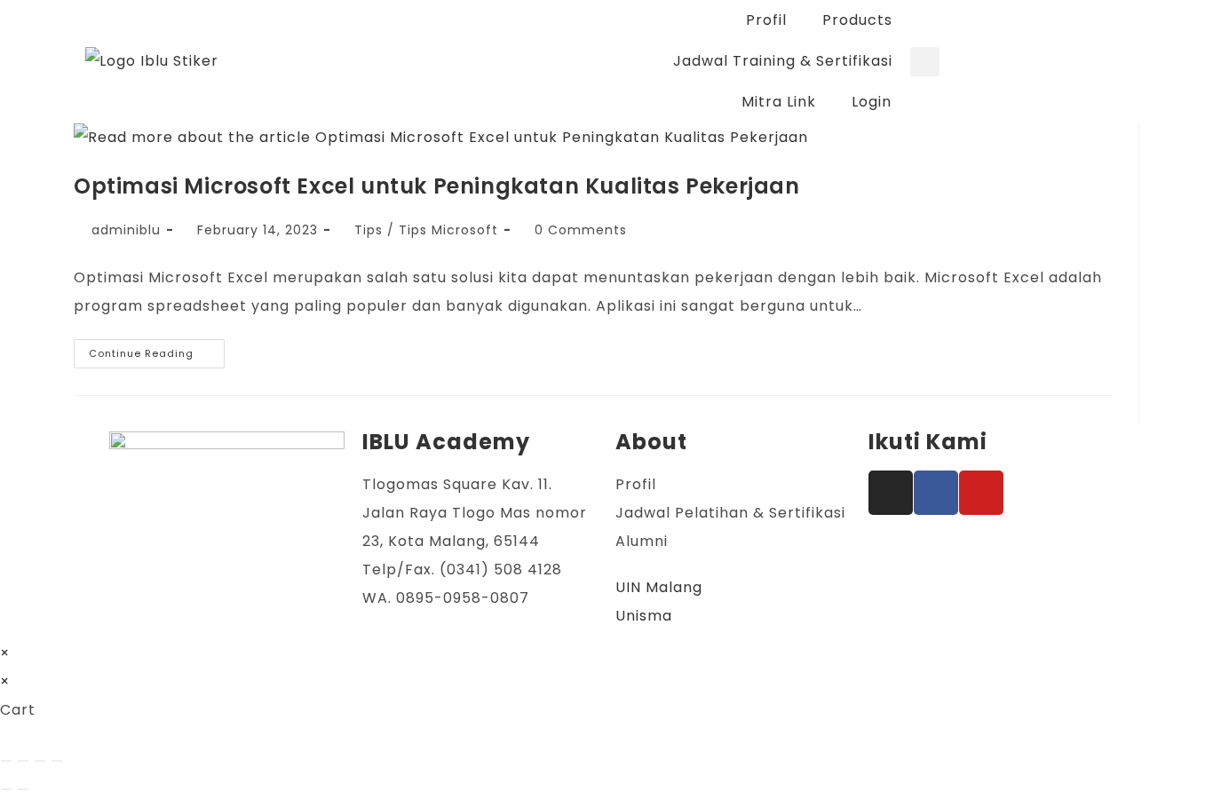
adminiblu (126, 230)
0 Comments (581, 230)
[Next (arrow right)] (23, 789)
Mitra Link (778, 101)
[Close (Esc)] (57, 761)
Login (872, 101)
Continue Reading (157, 349)
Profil (766, 20)
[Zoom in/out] (6, 761)
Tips (368, 230)
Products (857, 20)
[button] (924, 61)
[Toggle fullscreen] (23, 761)
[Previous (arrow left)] (6, 789)
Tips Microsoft (448, 230)
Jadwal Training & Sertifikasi (782, 61)
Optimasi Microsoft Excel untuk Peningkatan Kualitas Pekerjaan (437, 186)
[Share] (40, 761)
